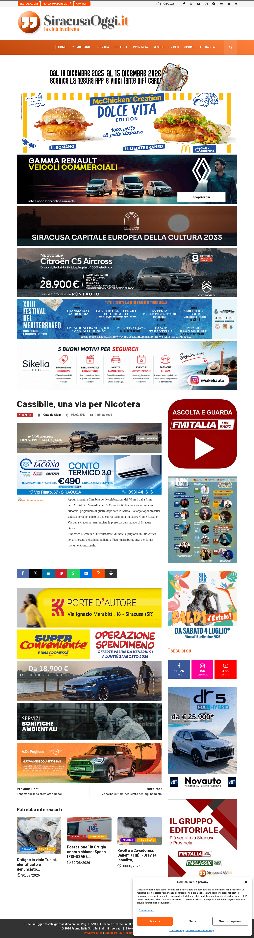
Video (175, 47)
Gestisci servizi (146, 910)
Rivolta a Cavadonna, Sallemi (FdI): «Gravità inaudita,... (86, 855)
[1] (202, 851)
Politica (120, 47)
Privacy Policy (93, 932)
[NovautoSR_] (202, 739)
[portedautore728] (89, 607)
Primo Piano (81, 47)
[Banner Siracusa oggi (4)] (127, 272)
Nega (192, 921)
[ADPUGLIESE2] (89, 762)
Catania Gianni (52, 414)
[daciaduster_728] (89, 438)
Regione (159, 47)
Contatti (82, 3)
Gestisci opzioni (230, 921)
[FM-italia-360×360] (202, 434)
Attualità (207, 47)
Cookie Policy (176, 930)
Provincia (140, 47)
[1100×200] (127, 226)
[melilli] (202, 520)
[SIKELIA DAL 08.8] (127, 365)
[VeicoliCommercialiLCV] (127, 179)
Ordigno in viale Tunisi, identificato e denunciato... (137, 864)
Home (62, 47)
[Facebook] (184, 3)
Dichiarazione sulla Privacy (200, 930)
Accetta (154, 921)
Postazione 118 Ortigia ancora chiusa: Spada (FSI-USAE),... (36, 851)
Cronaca (102, 47)
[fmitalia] (127, 319)
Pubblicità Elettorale (197, 62)
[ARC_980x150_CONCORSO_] (127, 76)
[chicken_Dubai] (127, 122)
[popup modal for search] (230, 47)
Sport (189, 47)
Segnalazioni (29, 3)
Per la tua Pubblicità (57, 3)
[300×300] (202, 606)
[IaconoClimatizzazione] (89, 474)
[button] (246, 882)
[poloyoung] (89, 681)
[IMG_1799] (89, 644)
